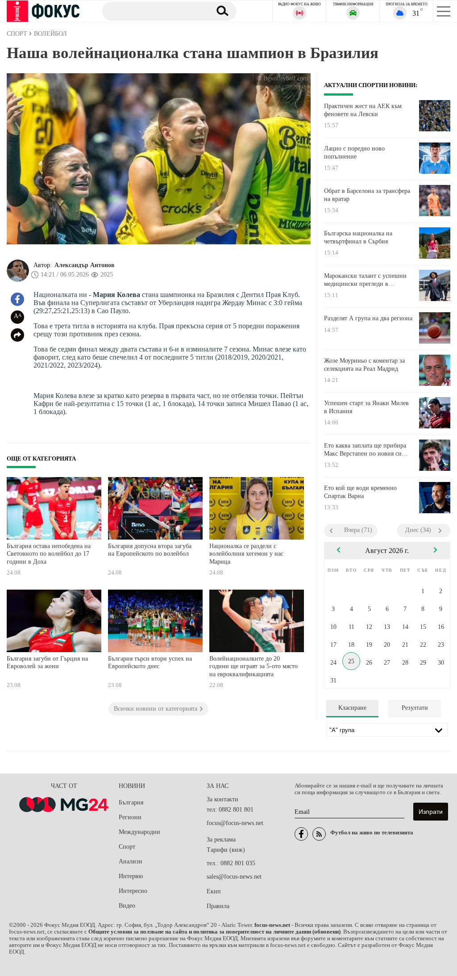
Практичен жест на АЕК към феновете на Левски (363, 110)
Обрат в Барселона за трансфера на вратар (367, 195)
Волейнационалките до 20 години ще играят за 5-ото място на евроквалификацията (253, 666)
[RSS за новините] (319, 834)
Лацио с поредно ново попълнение (354, 152)
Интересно (133, 891)
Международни (139, 832)
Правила (218, 906)
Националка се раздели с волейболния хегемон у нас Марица (246, 554)
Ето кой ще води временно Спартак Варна (360, 492)
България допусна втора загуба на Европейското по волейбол (149, 550)
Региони (130, 817)
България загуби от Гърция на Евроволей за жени (47, 662)
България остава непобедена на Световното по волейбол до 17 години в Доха (49, 554)
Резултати (415, 707)
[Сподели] (17, 335)
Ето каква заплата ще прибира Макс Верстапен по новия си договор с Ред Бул (365, 449)
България (131, 802)
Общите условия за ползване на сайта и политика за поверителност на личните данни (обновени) (214, 932)
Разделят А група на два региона (368, 318)
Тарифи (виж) (226, 849)
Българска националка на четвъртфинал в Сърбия (358, 237)
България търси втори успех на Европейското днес (150, 662)
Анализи (130, 861)
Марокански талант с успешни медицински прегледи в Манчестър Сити (365, 280)
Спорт (127, 846)
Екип (214, 891)
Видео (127, 905)
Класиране (352, 707)
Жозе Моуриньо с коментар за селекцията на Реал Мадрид (364, 364)
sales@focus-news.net (234, 876)
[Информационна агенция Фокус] (301, 834)
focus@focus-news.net (235, 823)
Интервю (131, 876)
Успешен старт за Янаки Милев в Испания (366, 407)
